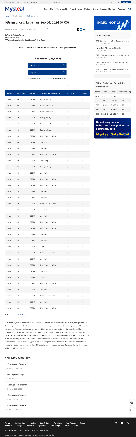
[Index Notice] (112, 23)
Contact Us (35, 430)
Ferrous (7, 423)
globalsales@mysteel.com (58, 78)
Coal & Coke (44, 423)
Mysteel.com (56, 2)
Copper (82, 423)
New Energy (55, 426)
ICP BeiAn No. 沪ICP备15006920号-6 (43, 435)
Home (7, 16)
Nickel (76, 426)
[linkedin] (81, 29)
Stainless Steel (20, 423)
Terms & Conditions (30, 2)
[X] (78, 29)
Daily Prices (29, 16)
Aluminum (8, 426)
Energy (19, 426)
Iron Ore (33, 423)
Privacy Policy (44, 2)
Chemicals (30, 426)
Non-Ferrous (71, 423)
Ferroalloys (58, 423)
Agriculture (42, 426)
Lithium (66, 426)
